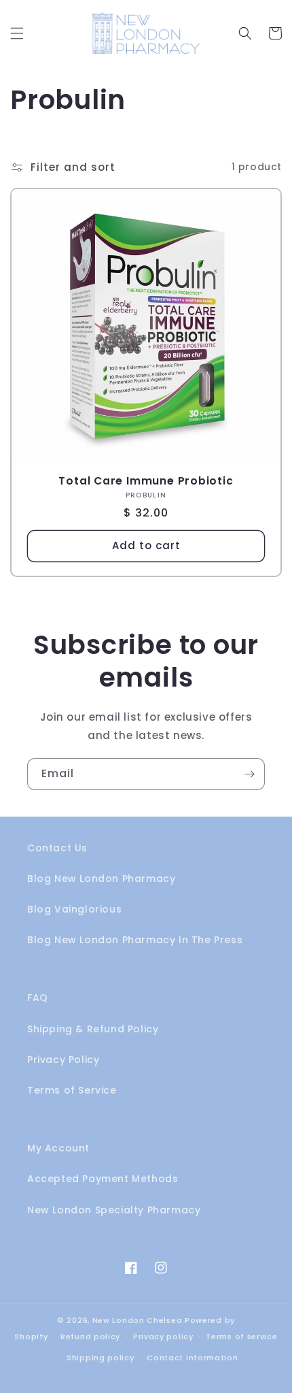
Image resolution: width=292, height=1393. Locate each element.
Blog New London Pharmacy (101, 878)
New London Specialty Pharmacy (113, 1210)
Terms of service (241, 1336)
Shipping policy (100, 1357)
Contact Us (57, 848)
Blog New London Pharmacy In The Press (134, 940)
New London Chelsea (137, 1320)
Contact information (192, 1357)
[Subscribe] (249, 774)
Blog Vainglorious (74, 909)
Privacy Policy (63, 1059)
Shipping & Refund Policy (92, 1029)
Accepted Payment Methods (102, 1178)
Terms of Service (72, 1090)
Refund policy (90, 1336)
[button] (17, 33)
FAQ (37, 997)
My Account (58, 1148)
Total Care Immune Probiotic (145, 480)
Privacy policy (163, 1336)
